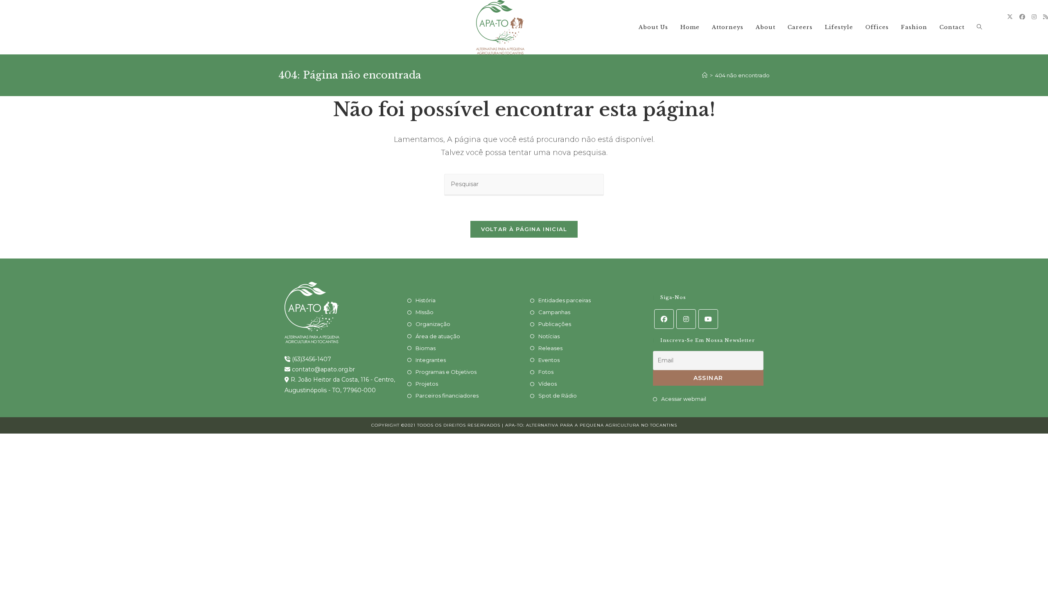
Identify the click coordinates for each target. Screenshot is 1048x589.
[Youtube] (708, 319)
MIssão (425, 312)
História (426, 300)
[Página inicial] (704, 75)
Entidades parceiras (564, 300)
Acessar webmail (683, 399)
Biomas (426, 348)
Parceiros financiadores (447, 395)
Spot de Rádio (557, 395)
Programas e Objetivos (446, 372)
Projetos (427, 383)
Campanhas (554, 312)
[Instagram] (1034, 17)
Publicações (554, 324)
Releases (550, 348)
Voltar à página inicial (524, 229)
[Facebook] (1022, 17)
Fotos (545, 372)
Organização (433, 324)
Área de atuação (438, 336)
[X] (1010, 17)
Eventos (549, 360)
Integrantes (431, 360)
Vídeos (547, 383)
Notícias (549, 336)
